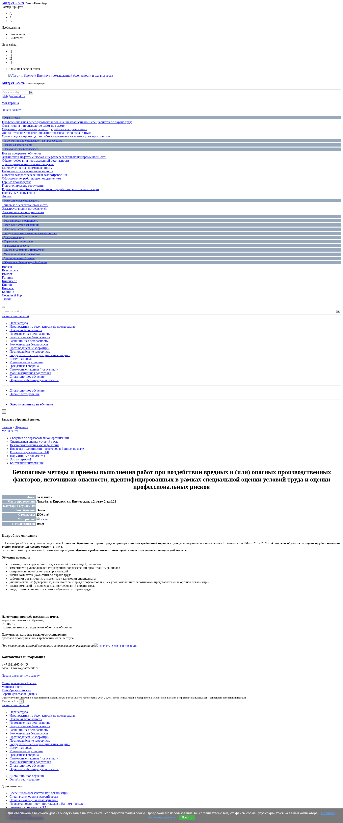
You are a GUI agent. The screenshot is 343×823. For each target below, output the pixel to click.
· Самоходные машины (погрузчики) (24, 249)
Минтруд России (13, 686)
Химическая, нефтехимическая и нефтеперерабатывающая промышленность (54, 157)
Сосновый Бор (12, 295)
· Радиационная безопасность (19, 216)
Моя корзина (10, 103)
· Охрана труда (11, 117)
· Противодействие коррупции (20, 224)
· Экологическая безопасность (20, 220)
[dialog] (171, 415)
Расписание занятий (15, 316)
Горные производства (16, 182)
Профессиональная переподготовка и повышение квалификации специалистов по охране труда (67, 122)
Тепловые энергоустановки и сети (25, 205)
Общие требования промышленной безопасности (35, 160)
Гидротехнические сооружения (23, 185)
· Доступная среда (13, 237)
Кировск (8, 288)
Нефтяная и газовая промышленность (27, 171)
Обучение (21, 427)
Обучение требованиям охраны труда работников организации (44, 129)
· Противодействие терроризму (21, 229)
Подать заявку (11, 109)
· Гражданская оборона (15, 245)
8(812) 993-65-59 (13, 3)
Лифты (7, 196)
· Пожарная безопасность (17, 144)
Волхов (7, 266)
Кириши (7, 284)
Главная (7, 427)
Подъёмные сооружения (18, 192)
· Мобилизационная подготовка (21, 254)
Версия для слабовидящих (19, 694)
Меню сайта (10, 430)
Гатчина (7, 277)
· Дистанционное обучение (18, 258)
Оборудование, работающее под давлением (31, 178)
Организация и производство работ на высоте (33, 125)
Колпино (8, 291)
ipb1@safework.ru (13, 96)
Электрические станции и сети (23, 212)
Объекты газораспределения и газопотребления (34, 175)
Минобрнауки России (16, 690)
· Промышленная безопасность (20, 149)
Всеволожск (10, 270)
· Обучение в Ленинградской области (24, 262)
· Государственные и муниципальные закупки (29, 233)
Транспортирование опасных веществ (28, 164)
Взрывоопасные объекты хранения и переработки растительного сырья (50, 189)
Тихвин (7, 299)
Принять (187, 817)
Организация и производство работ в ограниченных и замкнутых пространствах (57, 136)
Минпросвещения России (19, 683)
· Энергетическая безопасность (20, 200)
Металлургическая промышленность (27, 167)
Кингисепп (9, 281)
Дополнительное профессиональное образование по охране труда (46, 132)
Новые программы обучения (21, 153)
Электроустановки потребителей (24, 208)
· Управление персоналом (17, 241)
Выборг (7, 274)
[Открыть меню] (3, 307)
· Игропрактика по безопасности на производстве (32, 140)
